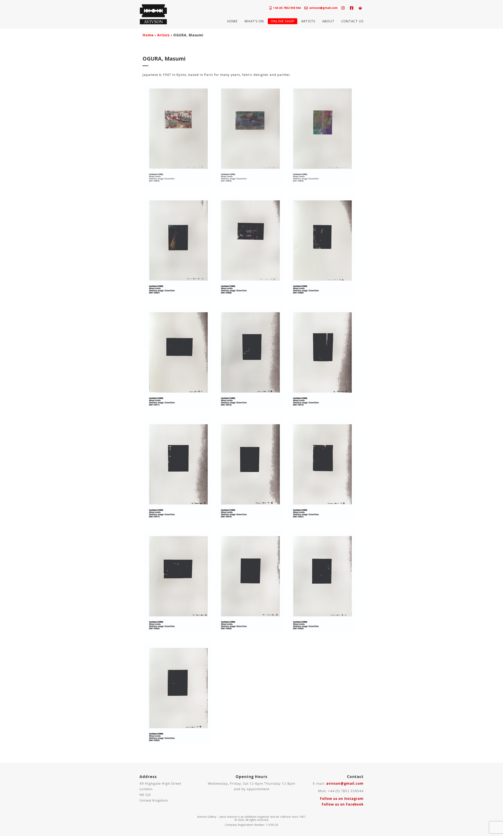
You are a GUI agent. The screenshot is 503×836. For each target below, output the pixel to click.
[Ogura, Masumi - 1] (178, 134)
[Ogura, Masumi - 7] (178, 358)
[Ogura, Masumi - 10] (178, 470)
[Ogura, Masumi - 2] (250, 134)
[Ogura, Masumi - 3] (322, 134)
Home (232, 21)
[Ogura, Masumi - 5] (250, 246)
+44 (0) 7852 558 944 (287, 8)
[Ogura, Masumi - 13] (178, 582)
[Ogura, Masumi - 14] (250, 582)
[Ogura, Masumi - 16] (178, 693)
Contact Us (352, 21)
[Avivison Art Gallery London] (153, 14)
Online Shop (282, 21)
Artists (308, 21)
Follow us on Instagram (341, 798)
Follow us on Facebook (342, 804)
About (328, 21)
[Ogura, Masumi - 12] (322, 470)
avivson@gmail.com (323, 8)
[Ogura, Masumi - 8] (250, 358)
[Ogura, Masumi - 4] (178, 246)
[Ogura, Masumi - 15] (322, 582)
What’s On (254, 21)
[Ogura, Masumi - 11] (250, 470)
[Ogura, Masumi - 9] (322, 358)
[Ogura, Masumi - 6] (322, 246)
